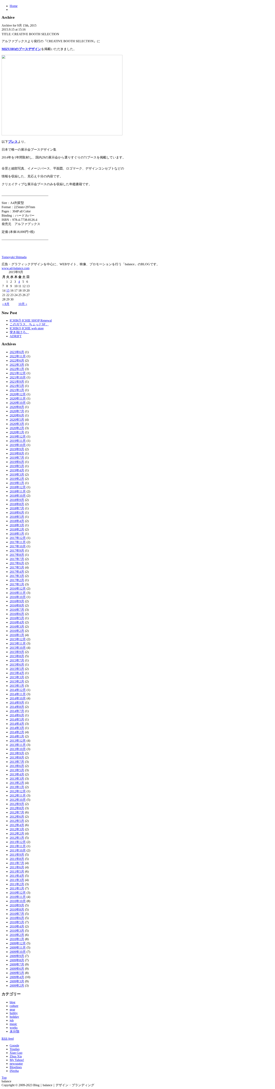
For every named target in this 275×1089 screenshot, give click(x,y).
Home (14, 6)
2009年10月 (18, 951)
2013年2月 (17, 783)
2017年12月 (18, 538)
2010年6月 (17, 918)
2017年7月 (17, 559)
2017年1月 (17, 584)
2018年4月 (17, 521)
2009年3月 (17, 981)
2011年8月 (17, 859)
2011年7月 (17, 863)
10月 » (22, 304)
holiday (14, 1016)
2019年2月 (17, 478)
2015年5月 (17, 668)
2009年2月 (17, 985)
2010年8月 (17, 909)
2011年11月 (18, 846)
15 (7, 290)
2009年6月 (17, 968)
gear (12, 1009)
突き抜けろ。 (19, 332)
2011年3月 (17, 880)
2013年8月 (17, 757)
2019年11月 (18, 440)
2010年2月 (17, 935)
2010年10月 (18, 901)
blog (12, 1002)
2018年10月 (18, 495)
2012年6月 (17, 816)
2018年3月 (17, 525)
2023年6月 (17, 352)
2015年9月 (17, 652)
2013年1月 (17, 787)
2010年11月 (18, 897)
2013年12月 (18, 740)
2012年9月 (17, 804)
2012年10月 (18, 799)
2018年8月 (17, 504)
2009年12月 (18, 943)
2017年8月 (17, 554)
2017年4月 (17, 571)
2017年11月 (18, 542)
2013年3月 (17, 778)
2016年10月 (18, 597)
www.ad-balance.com (15, 268)
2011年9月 (17, 854)
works (14, 1027)
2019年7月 (17, 457)
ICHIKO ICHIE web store (27, 328)
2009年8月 (17, 960)
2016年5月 (17, 618)
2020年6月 (17, 415)
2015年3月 (17, 677)
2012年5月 (17, 821)
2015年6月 (17, 664)
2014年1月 (17, 736)
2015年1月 (17, 685)
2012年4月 (17, 825)
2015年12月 (18, 639)
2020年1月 (17, 432)
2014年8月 (17, 707)
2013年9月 (17, 753)
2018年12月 (18, 487)
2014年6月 (17, 715)
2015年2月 (17, 681)
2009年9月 (17, 956)
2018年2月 (17, 529)
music (13, 1024)
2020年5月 (17, 419)
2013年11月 (18, 745)
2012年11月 (18, 795)
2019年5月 (17, 466)
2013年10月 (18, 749)
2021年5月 (17, 386)
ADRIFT (16, 336)
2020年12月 (18, 394)
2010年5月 (17, 922)
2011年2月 (17, 884)
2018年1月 (17, 533)
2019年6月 (17, 462)
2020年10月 (18, 402)
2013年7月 (17, 761)
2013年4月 (17, 774)
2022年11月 (18, 356)
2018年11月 (18, 491)
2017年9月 (17, 550)
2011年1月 (17, 888)
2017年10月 (18, 546)
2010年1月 (17, 939)
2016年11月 (18, 592)
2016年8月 (17, 605)
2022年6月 (17, 360)
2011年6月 (17, 867)
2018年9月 (17, 500)
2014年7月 (17, 711)
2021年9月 (17, 381)
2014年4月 (17, 723)
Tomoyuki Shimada (14, 257)
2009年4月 (17, 977)
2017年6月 (17, 563)
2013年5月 (17, 770)
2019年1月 (17, 483)
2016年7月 (17, 609)
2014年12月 (18, 690)
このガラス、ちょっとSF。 (29, 324)
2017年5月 (17, 567)
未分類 (14, 1031)
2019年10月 (18, 445)
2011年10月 (18, 850)
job (12, 1020)
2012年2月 (17, 833)
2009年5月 (17, 973)
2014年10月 (18, 698)
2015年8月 (17, 656)
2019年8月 (17, 453)
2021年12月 (18, 373)
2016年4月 (17, 622)
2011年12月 (18, 842)
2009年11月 (18, 947)
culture (14, 1006)
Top (4, 1077)
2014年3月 (17, 728)
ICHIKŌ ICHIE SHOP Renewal (31, 320)
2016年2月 (17, 630)
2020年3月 (17, 424)
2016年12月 (18, 588)
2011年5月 (17, 871)
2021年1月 (17, 390)
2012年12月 (18, 791)
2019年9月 (17, 449)
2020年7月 (17, 411)
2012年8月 (17, 808)
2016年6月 (17, 614)
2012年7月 (17, 812)
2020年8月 (17, 407)
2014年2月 (17, 732)
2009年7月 (17, 964)
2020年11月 (18, 398)
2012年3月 (17, 829)
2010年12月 (18, 892)
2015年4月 (17, 673)
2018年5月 (17, 516)
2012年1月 (17, 837)
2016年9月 (17, 601)
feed (8, 1038)
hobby (14, 1013)
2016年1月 (17, 635)
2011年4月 (17, 875)
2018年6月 (17, 512)
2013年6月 (17, 766)
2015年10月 (18, 647)
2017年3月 (17, 576)
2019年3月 (17, 474)
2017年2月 (17, 580)
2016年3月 (17, 626)
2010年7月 (17, 913)
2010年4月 (17, 926)
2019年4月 (17, 470)
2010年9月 (17, 905)
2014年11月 (18, 694)
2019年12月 (18, 436)
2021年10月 (18, 377)
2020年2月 (17, 428)
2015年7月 (17, 660)
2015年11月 (18, 643)
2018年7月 (17, 508)
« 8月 (5, 304)
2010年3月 (17, 930)
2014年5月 (17, 719)
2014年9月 (17, 702)
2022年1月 (17, 369)
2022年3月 (17, 364)
